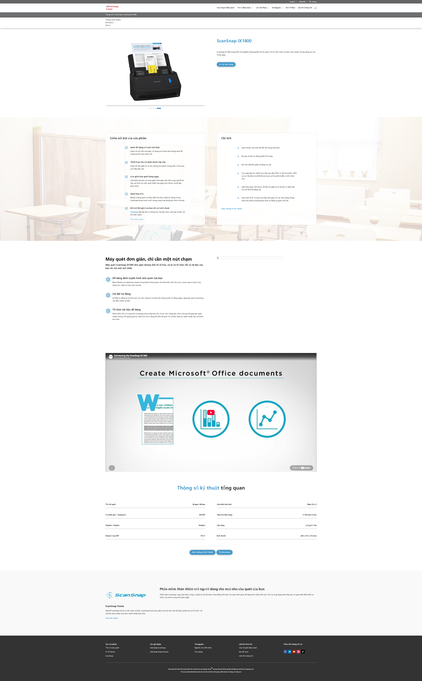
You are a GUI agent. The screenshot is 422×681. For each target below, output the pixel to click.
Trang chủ (109, 15)
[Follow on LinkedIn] (289, 651)
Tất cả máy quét (112, 648)
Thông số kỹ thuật (113, 20)
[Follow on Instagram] (298, 651)
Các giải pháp (155, 644)
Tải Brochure (224, 552)
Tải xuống (199, 652)
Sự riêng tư (237, 672)
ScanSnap (118, 15)
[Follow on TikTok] (303, 651)
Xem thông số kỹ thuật (231, 209)
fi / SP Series (110, 652)
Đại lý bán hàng (226, 64)
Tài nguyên (199, 644)
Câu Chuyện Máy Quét (248, 648)
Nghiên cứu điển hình (203, 648)
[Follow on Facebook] (285, 651)
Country (292, 2)
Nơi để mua (243, 652)
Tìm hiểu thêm (136, 219)
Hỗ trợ (108, 25)
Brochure (109, 23)
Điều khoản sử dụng (227, 672)
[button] (151, 108)
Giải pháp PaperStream (159, 652)
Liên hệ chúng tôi (246, 656)
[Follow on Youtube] (294, 651)
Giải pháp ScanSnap (158, 648)
